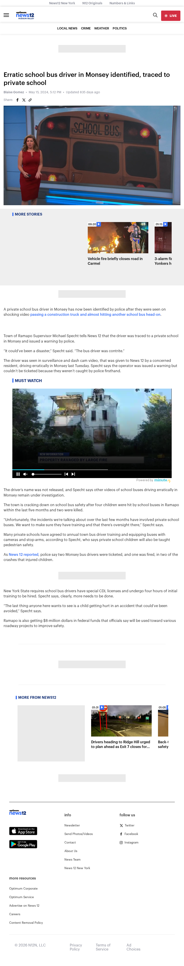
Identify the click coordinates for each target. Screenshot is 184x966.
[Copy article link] (30, 100)
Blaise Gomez (14, 92)
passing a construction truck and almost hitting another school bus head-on (95, 314)
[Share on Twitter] (24, 100)
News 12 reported (23, 554)
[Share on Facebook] (17, 100)
